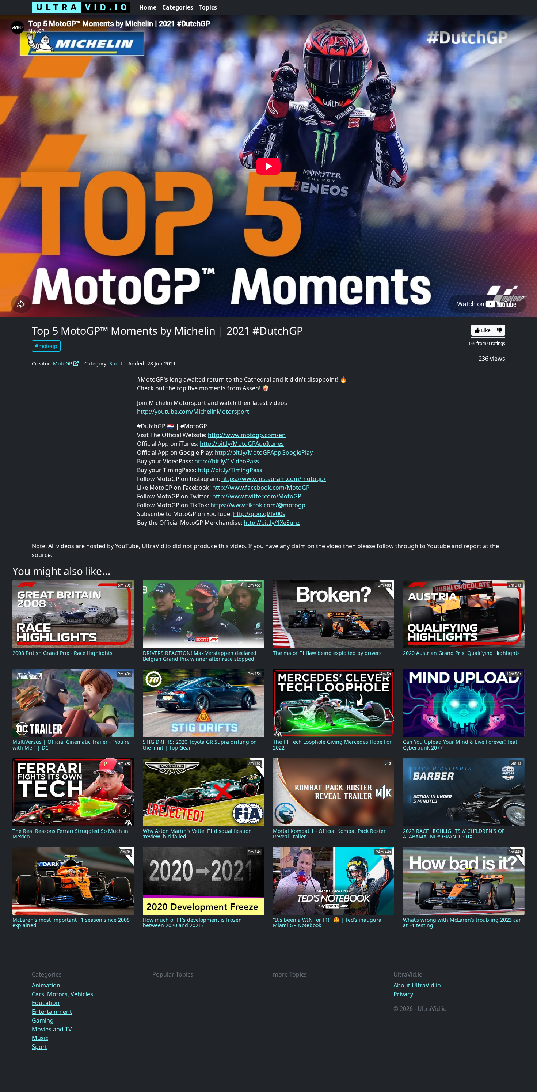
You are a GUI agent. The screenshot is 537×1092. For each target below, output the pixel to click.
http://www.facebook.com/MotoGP (261, 488)
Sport (115, 363)
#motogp (46, 345)
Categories (177, 7)
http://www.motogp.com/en (247, 435)
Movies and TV (52, 1029)
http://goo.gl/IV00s (259, 514)
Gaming (43, 1020)
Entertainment (52, 1012)
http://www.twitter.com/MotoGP (256, 496)
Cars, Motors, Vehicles (62, 994)
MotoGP (63, 363)
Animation (46, 985)
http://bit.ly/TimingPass (230, 470)
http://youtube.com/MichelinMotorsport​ (193, 411)
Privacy (403, 994)
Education (46, 1003)
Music (40, 1038)
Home (147, 7)
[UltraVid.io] (81, 7)
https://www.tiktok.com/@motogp (257, 505)
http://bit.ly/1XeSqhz (272, 523)
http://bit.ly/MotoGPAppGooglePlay (264, 452)
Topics (208, 7)
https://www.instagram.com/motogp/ (273, 479)
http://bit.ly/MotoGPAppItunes (242, 444)
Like (485, 330)
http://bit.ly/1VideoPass (226, 461)
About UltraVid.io (417, 985)
